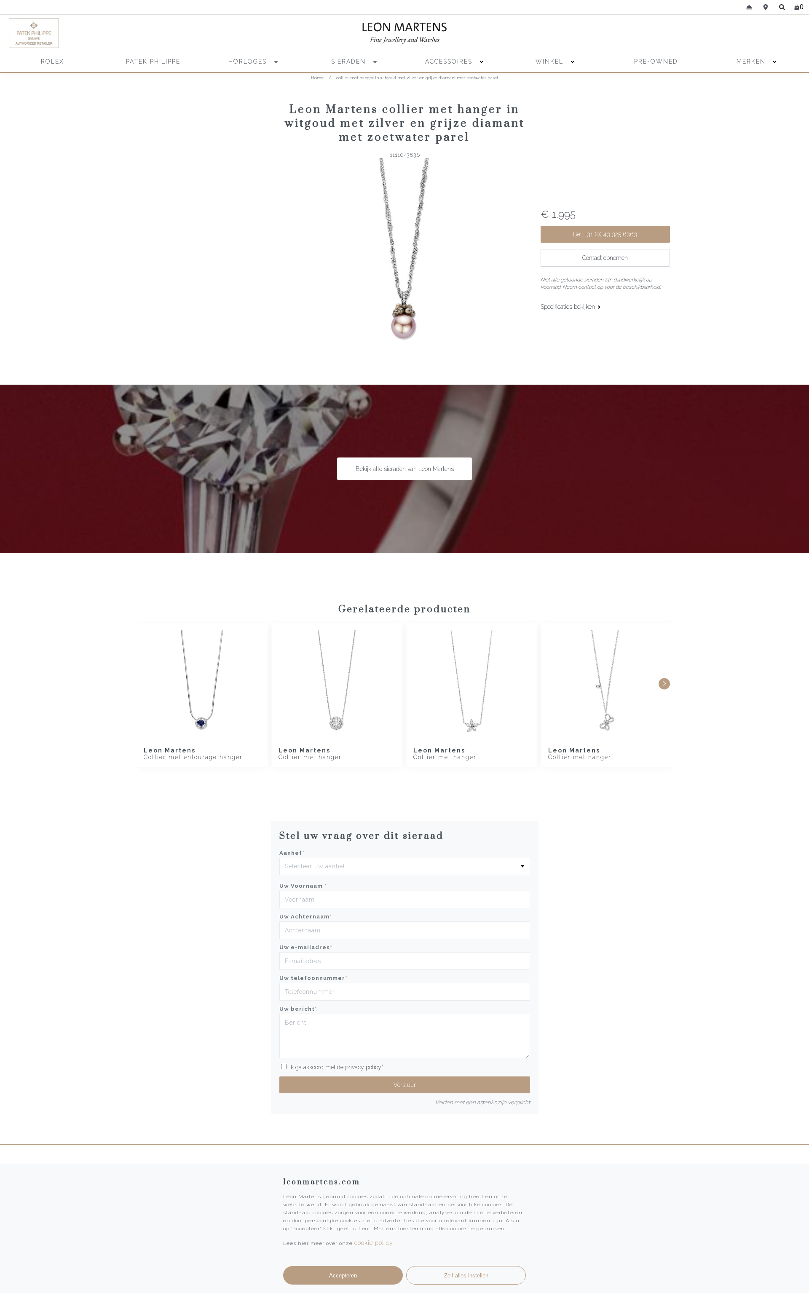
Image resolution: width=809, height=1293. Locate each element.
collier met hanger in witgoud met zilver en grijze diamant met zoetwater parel (417, 77)
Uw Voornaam (303, 886)
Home (317, 77)
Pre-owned (656, 61)
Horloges (248, 61)
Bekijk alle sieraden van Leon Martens (405, 469)
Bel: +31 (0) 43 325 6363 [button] (605, 234)
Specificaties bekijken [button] (569, 306)
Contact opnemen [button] (605, 257)
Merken (751, 61)
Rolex (52, 61)
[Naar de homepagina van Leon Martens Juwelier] (404, 33)
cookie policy (373, 1242)
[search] (782, 7)
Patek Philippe (153, 61)
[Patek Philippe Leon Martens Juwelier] (106, 33)
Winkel (551, 61)
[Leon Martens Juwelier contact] (749, 7)
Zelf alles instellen (466, 1275)
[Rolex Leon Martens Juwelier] (702, 33)
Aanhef (292, 853)
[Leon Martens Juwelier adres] (766, 7)
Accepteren (343, 1275)
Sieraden (349, 61)
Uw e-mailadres (305, 947)
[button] (664, 683)
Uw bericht (298, 1009)
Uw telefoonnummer (313, 978)
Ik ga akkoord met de (336, 1067)
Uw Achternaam (305, 916)
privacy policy (363, 1067)
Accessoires (450, 61)
